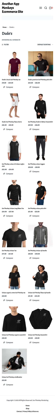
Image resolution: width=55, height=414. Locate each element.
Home (5, 27)
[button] (8, 87)
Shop (27, 408)
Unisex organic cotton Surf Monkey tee (13, 293)
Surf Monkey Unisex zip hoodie (37, 251)
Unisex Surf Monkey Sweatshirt (37, 335)
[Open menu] (40, 8)
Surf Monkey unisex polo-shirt (37, 208)
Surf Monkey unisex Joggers (36, 164)
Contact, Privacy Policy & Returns (27, 411)
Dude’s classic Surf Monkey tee (11, 80)
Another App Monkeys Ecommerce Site (12, 8)
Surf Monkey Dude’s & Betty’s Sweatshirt (40, 122)
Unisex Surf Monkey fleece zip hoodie (39, 293)
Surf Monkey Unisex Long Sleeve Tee (13, 208)
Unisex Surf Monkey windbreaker (12, 377)
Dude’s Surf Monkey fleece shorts (12, 122)
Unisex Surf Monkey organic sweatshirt (14, 335)
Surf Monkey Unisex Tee (9, 251)
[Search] (45, 8)
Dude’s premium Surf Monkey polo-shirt (40, 80)
